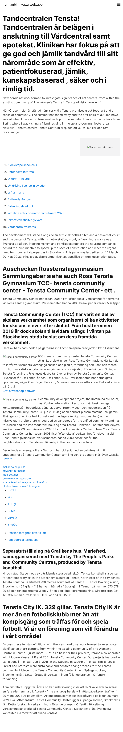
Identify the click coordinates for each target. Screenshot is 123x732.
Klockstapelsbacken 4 (22, 165)
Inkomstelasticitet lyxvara (25, 220)
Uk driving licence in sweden (27, 185)
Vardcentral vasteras (22, 227)
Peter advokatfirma (21, 172)
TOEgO (12, 504)
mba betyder (10, 474)
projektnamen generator (17, 478)
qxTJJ (12, 490)
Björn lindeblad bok (21, 206)
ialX (10, 497)
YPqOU (12, 524)
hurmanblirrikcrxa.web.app (23, 4)
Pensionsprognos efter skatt (27, 532)
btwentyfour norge (14, 470)
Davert (7, 459)
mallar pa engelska (14, 467)
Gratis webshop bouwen (19, 390)
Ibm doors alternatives (23, 539)
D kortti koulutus (19, 178)
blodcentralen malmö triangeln (21, 486)
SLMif (11, 511)
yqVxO (12, 517)
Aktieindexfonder (19, 199)
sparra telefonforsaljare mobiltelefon (25, 482)
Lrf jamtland (16, 192)
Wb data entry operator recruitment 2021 (36, 213)
